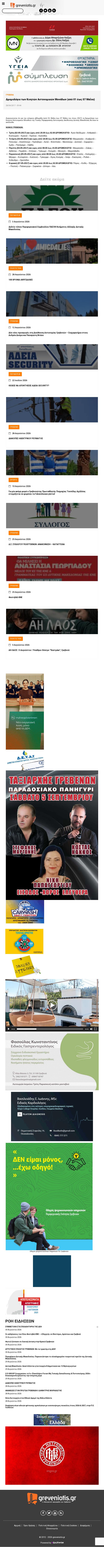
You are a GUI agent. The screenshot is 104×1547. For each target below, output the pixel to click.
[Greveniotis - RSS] (54, 10)
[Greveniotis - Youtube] (50, 10)
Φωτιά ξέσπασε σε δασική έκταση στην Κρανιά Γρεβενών (29, 1342)
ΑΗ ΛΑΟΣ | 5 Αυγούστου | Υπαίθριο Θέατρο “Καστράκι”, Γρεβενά (39, 650)
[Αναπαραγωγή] (8, 1029)
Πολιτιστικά (15, 268)
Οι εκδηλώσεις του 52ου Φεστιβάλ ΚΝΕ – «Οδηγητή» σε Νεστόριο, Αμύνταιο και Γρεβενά (43, 1334)
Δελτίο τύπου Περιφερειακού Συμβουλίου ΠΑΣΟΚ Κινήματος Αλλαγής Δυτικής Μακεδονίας (46, 228)
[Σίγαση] (91, 1029)
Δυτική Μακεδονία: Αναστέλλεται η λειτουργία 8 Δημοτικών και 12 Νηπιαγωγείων (40, 1366)
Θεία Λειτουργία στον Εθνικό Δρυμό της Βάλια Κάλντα (28, 1398)
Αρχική (17, 1525)
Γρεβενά (14, 321)
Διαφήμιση (85, 1525)
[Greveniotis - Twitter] (45, 10)
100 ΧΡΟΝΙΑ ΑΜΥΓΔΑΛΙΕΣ (21, 280)
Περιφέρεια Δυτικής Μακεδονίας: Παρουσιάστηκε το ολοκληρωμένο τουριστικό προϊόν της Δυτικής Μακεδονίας (48, 1358)
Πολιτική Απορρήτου (48, 1525)
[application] (52, 1005)
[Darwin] (57, 1542)
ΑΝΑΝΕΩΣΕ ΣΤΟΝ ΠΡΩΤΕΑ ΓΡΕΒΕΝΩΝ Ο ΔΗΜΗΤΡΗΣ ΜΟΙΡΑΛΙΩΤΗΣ (33, 1391)
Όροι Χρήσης (29, 1525)
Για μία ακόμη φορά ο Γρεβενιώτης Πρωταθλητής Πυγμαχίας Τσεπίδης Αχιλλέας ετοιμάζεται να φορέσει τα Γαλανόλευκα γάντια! (47, 492)
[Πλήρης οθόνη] (95, 1029)
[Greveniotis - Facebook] (41, 10)
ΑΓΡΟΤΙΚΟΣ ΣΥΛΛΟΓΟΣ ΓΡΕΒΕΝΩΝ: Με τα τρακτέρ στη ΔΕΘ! (30, 1349)
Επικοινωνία (52, 1528)
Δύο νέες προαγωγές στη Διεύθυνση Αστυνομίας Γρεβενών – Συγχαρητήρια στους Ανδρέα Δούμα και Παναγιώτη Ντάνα (48, 334)
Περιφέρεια (15, 215)
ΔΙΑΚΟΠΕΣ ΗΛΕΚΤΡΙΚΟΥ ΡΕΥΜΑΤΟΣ (26, 438)
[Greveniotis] (23, 5)
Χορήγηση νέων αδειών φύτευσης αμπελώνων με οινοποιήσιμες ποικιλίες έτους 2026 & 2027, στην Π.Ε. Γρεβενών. (49, 1407)
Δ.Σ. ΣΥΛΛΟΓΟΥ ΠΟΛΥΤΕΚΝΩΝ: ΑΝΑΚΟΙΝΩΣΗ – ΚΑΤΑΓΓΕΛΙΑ (37, 544)
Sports (13, 480)
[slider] (50, 1029)
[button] (52, 1005)
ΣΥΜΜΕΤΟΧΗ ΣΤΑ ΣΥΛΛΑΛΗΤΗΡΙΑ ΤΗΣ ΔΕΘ (23, 1327)
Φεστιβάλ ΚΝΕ (15, 597)
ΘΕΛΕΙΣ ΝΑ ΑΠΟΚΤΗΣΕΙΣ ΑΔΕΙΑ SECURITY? (29, 385)
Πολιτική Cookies (69, 1525)
